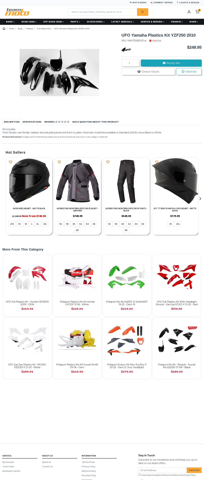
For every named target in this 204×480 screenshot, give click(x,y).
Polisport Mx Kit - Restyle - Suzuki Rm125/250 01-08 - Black (176, 366)
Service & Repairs (152, 22)
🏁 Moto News (138, 2)
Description (12, 122)
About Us (46, 462)
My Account (8, 462)
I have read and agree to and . (168, 475)
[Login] (189, 11)
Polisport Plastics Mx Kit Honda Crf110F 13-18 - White (77, 303)
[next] (200, 199)
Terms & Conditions (171, 475)
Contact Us (47, 466)
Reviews (49, 122)
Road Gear (28, 22)
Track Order (8, 466)
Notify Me (173, 63)
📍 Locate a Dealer (187, 2)
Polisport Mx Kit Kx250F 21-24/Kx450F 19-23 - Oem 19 (127, 303)
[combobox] (103, 12)
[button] (189, 71)
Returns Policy (89, 471)
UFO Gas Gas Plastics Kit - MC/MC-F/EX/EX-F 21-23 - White (27, 366)
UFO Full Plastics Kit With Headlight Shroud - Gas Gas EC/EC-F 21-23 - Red (177, 303)
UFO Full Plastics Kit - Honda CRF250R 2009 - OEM (27, 303)
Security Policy (89, 475)
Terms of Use (88, 462)
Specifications (32, 122)
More (192, 22)
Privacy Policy (88, 466)
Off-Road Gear (52, 22)
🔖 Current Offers (161, 2)
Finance (176, 22)
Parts (74, 22)
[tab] (11, 122)
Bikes (9, 22)
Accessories (95, 22)
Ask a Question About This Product (95, 122)
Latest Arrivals (121, 22)
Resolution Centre (11, 471)
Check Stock (150, 71)
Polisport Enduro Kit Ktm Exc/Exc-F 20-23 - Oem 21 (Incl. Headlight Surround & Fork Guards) (127, 367)
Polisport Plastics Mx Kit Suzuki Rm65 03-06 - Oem (77, 366)
